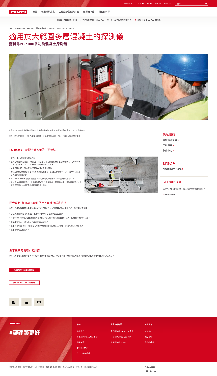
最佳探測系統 (170, 139)
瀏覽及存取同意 (15, 367)
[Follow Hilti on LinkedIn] (151, 371)
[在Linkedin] (26, 302)
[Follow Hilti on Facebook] (147, 371)
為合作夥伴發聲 (68, 367)
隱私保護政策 (28, 367)
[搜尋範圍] (206, 3)
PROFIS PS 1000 (172, 169)
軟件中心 (167, 150)
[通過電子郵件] (39, 302)
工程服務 (167, 145)
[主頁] (18, 12)
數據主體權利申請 (90, 367)
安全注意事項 (39, 367)
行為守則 (79, 367)
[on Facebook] (14, 302)
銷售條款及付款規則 (53, 367)
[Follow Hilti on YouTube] (155, 371)
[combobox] (191, 3)
